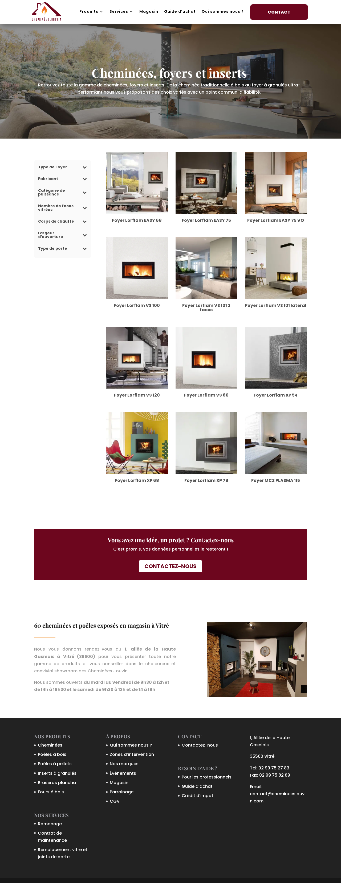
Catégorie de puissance (51, 193)
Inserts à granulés (57, 773)
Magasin (148, 11)
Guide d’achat (180, 11)
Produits (88, 11)
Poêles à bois (52, 754)
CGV (115, 801)
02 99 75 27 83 (273, 768)
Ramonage (50, 824)
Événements (123, 773)
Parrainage (121, 792)
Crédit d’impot (197, 796)
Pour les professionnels (207, 777)
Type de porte (52, 249)
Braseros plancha (57, 783)
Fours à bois (51, 792)
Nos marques (124, 764)
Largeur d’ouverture (50, 235)
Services (118, 11)
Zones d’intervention (132, 754)
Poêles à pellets (55, 764)
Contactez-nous (170, 566)
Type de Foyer (52, 167)
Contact (279, 12)
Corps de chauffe (56, 221)
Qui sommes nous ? (223, 11)
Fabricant (48, 179)
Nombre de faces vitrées (56, 208)
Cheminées (50, 745)
